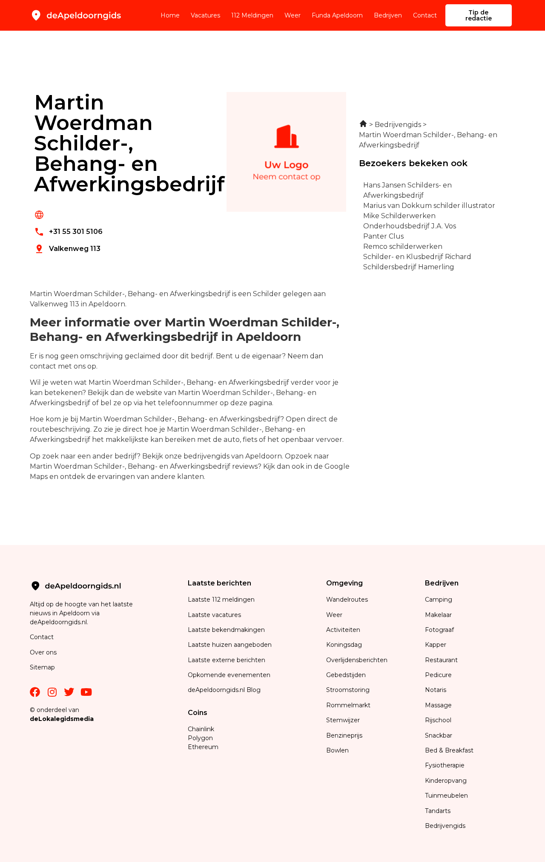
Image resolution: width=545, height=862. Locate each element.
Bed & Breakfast (449, 750)
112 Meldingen (252, 15)
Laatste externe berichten (226, 660)
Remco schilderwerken (402, 246)
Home (170, 15)
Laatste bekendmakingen (226, 630)
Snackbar (438, 735)
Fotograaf (440, 630)
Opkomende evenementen (229, 675)
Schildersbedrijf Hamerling (408, 267)
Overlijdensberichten (357, 660)
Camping (439, 599)
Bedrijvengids (445, 826)
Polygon (200, 738)
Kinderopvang (446, 780)
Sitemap (43, 667)
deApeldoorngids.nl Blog (224, 690)
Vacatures (205, 15)
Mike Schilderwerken (399, 216)
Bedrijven (388, 15)
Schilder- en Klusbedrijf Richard (417, 257)
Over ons (43, 652)
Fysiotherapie (445, 765)
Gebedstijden (346, 675)
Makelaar (438, 615)
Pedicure (438, 675)
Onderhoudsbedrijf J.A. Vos (409, 226)
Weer (292, 15)
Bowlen (337, 750)
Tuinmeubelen (446, 795)
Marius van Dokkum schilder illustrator (429, 206)
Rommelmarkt (349, 705)
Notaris (435, 690)
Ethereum (203, 747)
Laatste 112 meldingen (221, 599)
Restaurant (441, 660)
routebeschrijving (60, 429)
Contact (425, 15)
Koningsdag (344, 645)
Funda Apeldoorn (337, 15)
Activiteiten (343, 630)
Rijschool (438, 720)
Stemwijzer (343, 720)
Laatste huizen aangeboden (230, 645)
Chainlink (201, 729)
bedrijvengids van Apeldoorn (233, 456)
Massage (438, 705)
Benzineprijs (344, 735)
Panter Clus (383, 236)
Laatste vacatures (214, 615)
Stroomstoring (348, 690)
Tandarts (437, 811)
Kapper (436, 645)
